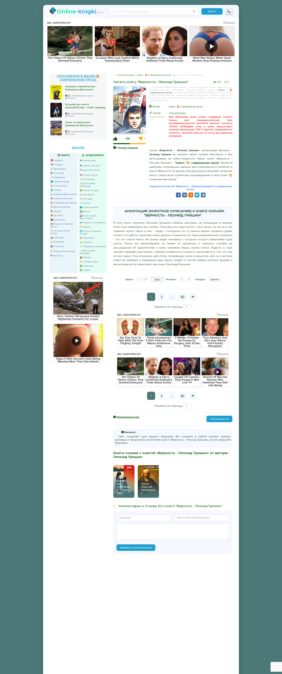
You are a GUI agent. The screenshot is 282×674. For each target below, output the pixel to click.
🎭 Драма (55, 211)
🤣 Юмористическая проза (61, 225)
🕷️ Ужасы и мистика (61, 198)
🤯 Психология (58, 185)
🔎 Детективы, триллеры (87, 184)
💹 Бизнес (85, 211)
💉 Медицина (57, 177)
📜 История (86, 198)
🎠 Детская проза (60, 207)
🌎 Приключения (89, 207)
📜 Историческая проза (60, 232)
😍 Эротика (56, 215)
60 (182, 297)
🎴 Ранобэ (85, 257)
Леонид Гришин (127, 147)
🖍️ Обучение (87, 238)
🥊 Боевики (56, 160)
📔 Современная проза (63, 202)
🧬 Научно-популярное (92, 222)
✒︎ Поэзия (85, 203)
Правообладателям (128, 417)
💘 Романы (56, 164)
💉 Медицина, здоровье (93, 246)
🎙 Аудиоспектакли (90, 170)
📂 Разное (85, 226)
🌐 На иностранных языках (90, 232)
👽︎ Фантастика (87, 160)
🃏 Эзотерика (87, 179)
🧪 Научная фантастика (63, 194)
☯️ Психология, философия (88, 217)
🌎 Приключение (59, 181)
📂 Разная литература (62, 251)
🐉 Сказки (55, 190)
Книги (221, 90)
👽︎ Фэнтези (56, 255)
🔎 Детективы (58, 168)
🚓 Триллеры (57, 237)
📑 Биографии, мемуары (88, 251)
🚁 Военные (57, 241)
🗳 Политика (57, 246)
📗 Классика (57, 173)
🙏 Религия (86, 242)
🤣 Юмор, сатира (89, 190)
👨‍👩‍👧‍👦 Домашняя (57, 219)
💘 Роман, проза (89, 175)
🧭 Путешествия (89, 261)
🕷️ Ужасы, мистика (90, 165)
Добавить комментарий (136, 547)
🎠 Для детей (87, 194)
